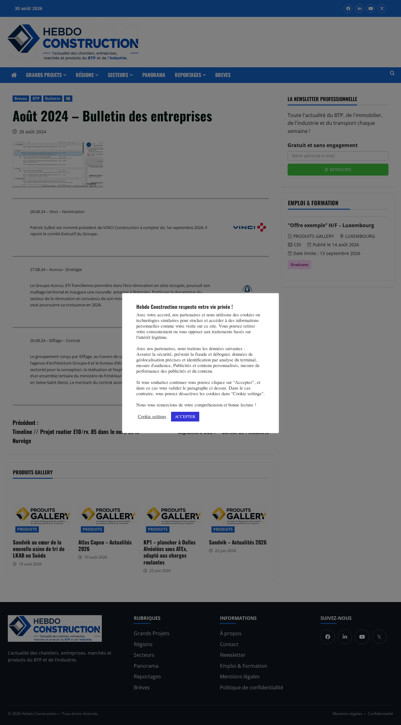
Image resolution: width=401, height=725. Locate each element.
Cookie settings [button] (152, 416)
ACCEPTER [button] (185, 416)
